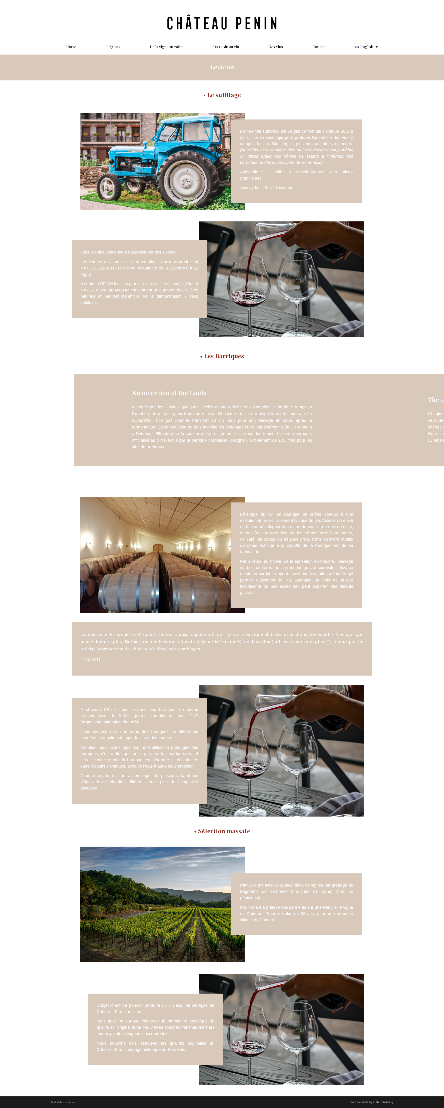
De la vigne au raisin (167, 46)
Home (71, 46)
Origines (113, 46)
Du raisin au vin (226, 46)
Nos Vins (275, 46)
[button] (222, 471)
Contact (319, 46)
